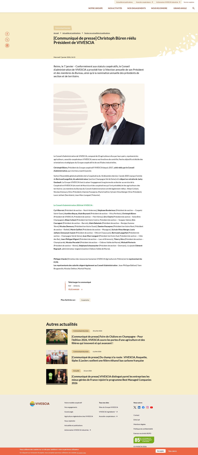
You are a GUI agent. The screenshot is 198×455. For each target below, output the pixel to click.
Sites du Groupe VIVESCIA (108, 407)
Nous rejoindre (159, 8)
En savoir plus (81, 453)
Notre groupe (95, 8)
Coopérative (85, 300)
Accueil (56, 33)
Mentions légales (140, 424)
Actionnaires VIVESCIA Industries (167, 2)
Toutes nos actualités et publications (97, 33)
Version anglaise (189, 2)
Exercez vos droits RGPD (142, 433)
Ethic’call (137, 420)
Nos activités (115, 8)
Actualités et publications (124, 2)
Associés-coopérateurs (143, 2)
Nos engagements (136, 8)
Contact (136, 415)
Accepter (160, 451)
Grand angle (180, 8)
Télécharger (74, 289)
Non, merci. (172, 451)
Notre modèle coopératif (73, 403)
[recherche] (193, 8)
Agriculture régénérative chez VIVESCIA (78, 416)
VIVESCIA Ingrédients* (107, 412)
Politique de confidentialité (143, 429)
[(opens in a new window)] (136, 407)
